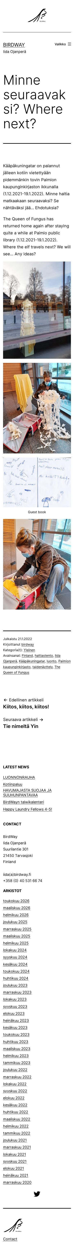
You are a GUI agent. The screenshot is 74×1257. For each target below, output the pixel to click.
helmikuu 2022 (16, 1126)
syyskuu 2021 (15, 1161)
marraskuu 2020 (17, 1182)
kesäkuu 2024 (15, 964)
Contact (10, 1239)
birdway (27, 644)
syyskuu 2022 (15, 1091)
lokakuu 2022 (15, 1084)
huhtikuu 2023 (15, 1042)
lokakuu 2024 (15, 950)
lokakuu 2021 (14, 1154)
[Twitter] (37, 1193)
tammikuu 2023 (16, 1063)
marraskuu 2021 (17, 1147)
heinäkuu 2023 (16, 1020)
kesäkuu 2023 (15, 1027)
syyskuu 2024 (15, 957)
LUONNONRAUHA (19, 777)
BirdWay (14, 45)
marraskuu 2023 (17, 992)
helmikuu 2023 (16, 1056)
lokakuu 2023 (15, 999)
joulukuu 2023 (15, 985)
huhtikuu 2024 (15, 978)
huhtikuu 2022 (15, 1112)
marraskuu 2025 (17, 929)
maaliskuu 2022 (16, 1119)
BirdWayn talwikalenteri (23, 802)
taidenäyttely (42, 667)
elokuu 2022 (13, 1098)
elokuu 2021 (13, 1168)
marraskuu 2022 (17, 1077)
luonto (52, 661)
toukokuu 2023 (16, 1034)
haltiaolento (44, 655)
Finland (27, 655)
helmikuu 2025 (16, 943)
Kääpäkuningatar (32, 661)
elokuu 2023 (13, 1013)
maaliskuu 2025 (16, 936)
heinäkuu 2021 (15, 1175)
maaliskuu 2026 (16, 908)
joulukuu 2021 (15, 1140)
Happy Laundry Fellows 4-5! (27, 809)
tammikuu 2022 (16, 1133)
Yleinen (29, 650)
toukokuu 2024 (16, 971)
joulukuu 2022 (15, 1070)
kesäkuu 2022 (15, 1105)
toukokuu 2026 (16, 901)
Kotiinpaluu (12, 784)
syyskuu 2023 (15, 1006)
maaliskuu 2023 (16, 1049)
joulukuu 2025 (15, 922)
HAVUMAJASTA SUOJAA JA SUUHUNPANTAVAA (27, 792)
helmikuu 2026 (16, 915)
